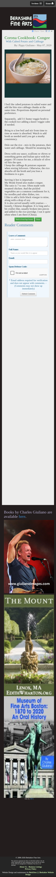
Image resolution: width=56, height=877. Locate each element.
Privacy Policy (30, 869)
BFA (32, 799)
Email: (12, 258)
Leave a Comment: (17, 235)
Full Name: (14, 249)
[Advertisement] (28, 402)
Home (48, 3)
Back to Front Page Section (24, 219)
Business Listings (35, 867)
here (22, 516)
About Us (23, 867)
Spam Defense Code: (18, 267)
